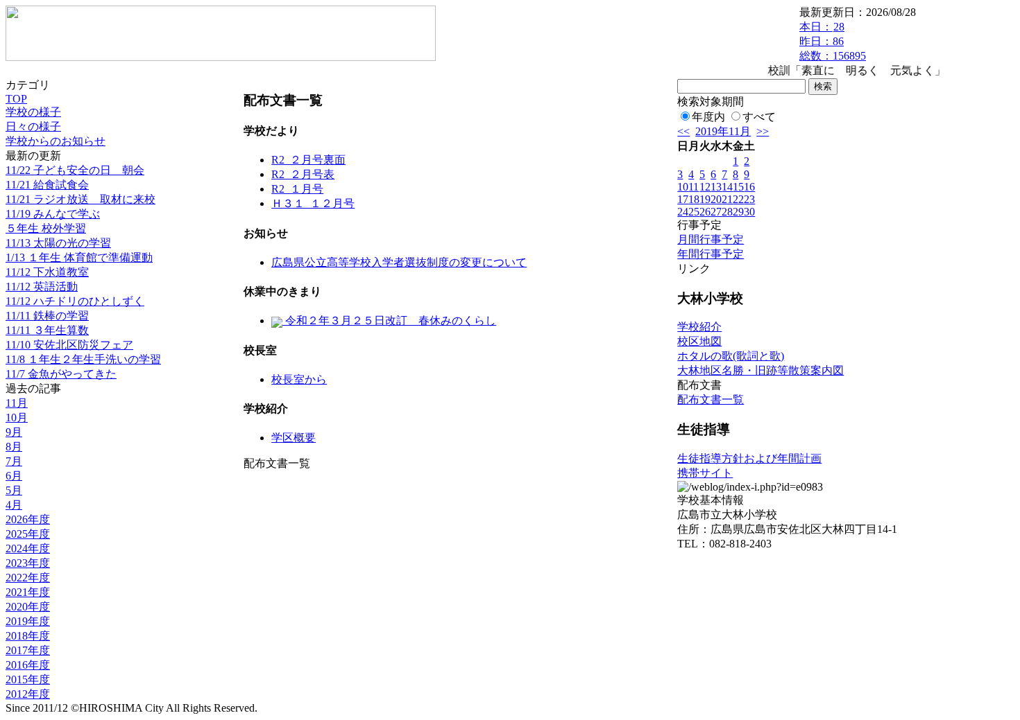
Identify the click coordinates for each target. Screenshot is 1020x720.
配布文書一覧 (710, 399)
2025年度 (28, 534)
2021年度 (28, 592)
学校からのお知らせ (55, 141)
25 (693, 212)
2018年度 (28, 636)
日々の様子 (33, 126)
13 (716, 187)
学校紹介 (699, 327)
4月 (14, 505)
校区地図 (699, 341)
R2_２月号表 (302, 174)
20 (716, 199)
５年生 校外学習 (46, 228)
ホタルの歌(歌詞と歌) (730, 356)
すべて (759, 117)
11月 (17, 403)
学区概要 (293, 438)
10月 (17, 417)
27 (716, 212)
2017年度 (28, 650)
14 (727, 187)
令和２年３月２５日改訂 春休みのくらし (389, 320)
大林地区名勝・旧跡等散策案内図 (760, 370)
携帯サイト (705, 473)
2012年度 (28, 694)
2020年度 (28, 607)
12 (705, 187)
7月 (14, 461)
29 (738, 212)
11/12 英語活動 (42, 286)
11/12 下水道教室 (47, 272)
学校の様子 (33, 112)
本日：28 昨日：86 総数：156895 (832, 41)
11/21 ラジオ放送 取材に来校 (80, 199)
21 (727, 199)
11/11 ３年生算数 (47, 330)
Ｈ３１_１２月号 (313, 203)
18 (693, 199)
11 (693, 187)
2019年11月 (723, 131)
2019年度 (28, 621)
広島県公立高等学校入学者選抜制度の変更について (399, 262)
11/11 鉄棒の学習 (47, 316)
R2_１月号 (297, 189)
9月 (14, 432)
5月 (14, 490)
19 (705, 199)
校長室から (299, 379)
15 (738, 187)
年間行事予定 (710, 254)
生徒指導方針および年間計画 (749, 458)
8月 (14, 447)
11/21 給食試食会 (47, 185)
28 (727, 212)
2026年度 (28, 519)
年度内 (708, 117)
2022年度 (28, 577)
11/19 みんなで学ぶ (53, 214)
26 (705, 212)
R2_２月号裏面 (308, 160)
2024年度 (28, 548)
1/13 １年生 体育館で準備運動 (79, 257)
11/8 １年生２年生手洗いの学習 (83, 359)
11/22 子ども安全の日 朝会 (75, 170)
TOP (16, 99)
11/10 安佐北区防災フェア (69, 345)
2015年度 (28, 679)
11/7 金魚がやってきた (61, 374)
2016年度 (28, 665)
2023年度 (28, 563)
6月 (14, 476)
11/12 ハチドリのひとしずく (75, 301)
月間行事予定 (710, 239)
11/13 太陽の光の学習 (58, 243)
